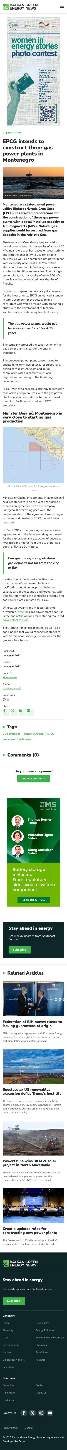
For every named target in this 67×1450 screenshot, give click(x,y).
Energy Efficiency (45, 1330)
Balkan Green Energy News (27, 1437)
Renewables (42, 1323)
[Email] (30, 712)
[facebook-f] (23, 1413)
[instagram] (41, 1413)
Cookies (29, 1428)
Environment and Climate (50, 1337)
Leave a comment (33, 779)
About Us (41, 1392)
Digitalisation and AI (14, 1359)
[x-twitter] (32, 1413)
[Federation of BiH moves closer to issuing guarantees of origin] (33, 998)
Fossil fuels (42, 1352)
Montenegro (10, 677)
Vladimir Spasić (12, 688)
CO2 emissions (11, 734)
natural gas (25, 739)
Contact (40, 1385)
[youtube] (50, 1413)
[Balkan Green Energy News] (20, 7)
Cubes (22, 1441)
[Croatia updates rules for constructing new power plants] (33, 1205)
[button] (62, 7)
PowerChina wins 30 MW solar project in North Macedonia (29, 1163)
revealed (22, 612)
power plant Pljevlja (15, 620)
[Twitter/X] (14, 712)
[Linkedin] (22, 712)
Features (40, 1359)
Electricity (12, 133)
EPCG (50, 734)
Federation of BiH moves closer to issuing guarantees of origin (32, 1024)
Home (6, 1323)
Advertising (9, 1392)
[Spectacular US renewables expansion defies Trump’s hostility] (33, 1066)
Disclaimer (8, 1400)
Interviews (8, 1367)
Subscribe (19, 950)
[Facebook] (6, 712)
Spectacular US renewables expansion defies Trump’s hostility (32, 1092)
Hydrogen (41, 1345)
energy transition (34, 734)
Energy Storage (11, 1345)
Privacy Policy (10, 1428)
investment (9, 739)
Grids (6, 1337)
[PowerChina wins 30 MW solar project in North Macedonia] (33, 1138)
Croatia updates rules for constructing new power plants (30, 1231)
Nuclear (7, 1352)
